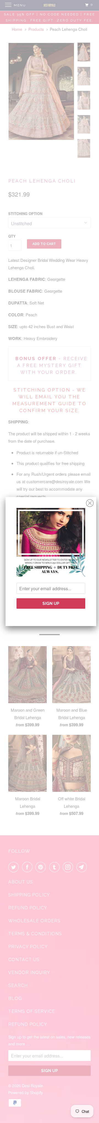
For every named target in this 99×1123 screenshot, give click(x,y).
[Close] (90, 501)
